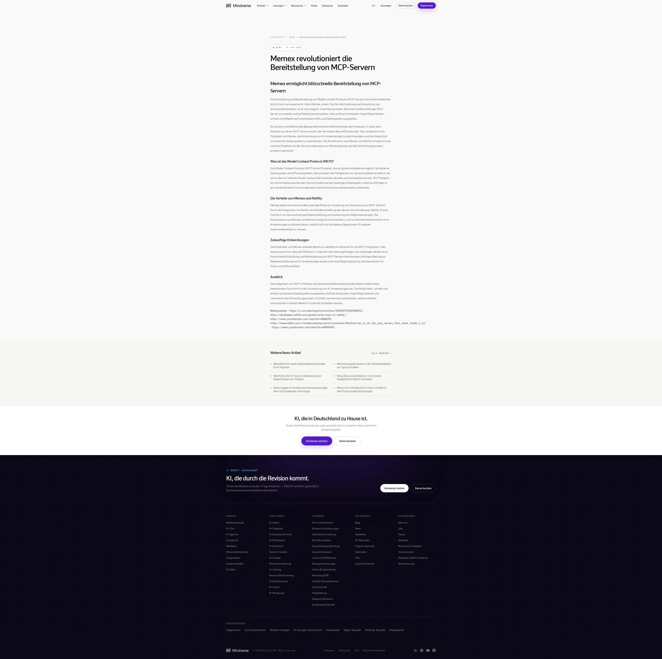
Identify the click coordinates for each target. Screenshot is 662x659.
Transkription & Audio (280, 534)
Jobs (400, 528)
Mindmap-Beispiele (375, 629)
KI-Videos (274, 522)
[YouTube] (428, 650)
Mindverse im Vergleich (410, 546)
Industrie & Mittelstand (324, 557)
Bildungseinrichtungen (324, 563)
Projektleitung (319, 592)
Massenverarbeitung (280, 563)
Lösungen (278, 5)
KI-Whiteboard (277, 540)
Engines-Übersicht (364, 546)
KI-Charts (274, 587)
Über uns (403, 522)
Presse (401, 534)
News (292, 37)
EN (373, 5)
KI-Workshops (362, 540)
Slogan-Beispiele (352, 629)
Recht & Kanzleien (321, 540)
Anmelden (386, 5)
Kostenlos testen (394, 488)
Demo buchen (405, 5)
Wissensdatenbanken (237, 551)
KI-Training (275, 569)
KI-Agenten (232, 534)
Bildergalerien (396, 629)
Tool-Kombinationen (255, 629)
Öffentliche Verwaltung (324, 534)
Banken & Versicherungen (325, 528)
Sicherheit (343, 5)
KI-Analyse (275, 557)
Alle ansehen (382, 353)
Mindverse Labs (406, 563)
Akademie (360, 534)
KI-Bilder (230, 569)
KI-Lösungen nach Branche (308, 629)
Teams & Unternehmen (324, 569)
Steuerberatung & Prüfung (326, 546)
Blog (357, 522)
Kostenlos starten (316, 440)
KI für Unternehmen (322, 522)
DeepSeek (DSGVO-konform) (413, 557)
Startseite (277, 37)
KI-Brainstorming (278, 581)
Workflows (231, 546)
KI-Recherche (276, 546)
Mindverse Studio (235, 522)
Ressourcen (297, 5)
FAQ (357, 557)
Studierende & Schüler (323, 604)
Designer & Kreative (322, 598)
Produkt (261, 5)
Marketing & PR (320, 575)
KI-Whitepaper (277, 592)
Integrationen (233, 557)
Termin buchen (406, 551)
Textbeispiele (332, 629)
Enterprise (327, 5)
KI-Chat (230, 528)
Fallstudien (361, 551)
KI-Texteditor (276, 528)
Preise (314, 5)
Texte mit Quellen (278, 551)
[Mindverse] (238, 5)
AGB (356, 650)
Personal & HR (319, 587)
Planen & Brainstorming (281, 575)
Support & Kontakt (365, 563)
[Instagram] (421, 650)
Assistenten (232, 540)
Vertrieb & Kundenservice (325, 581)
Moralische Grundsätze (374, 650)
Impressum (329, 650)
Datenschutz (344, 650)
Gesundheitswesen (322, 551)
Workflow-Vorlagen (279, 629)
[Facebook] (434, 650)
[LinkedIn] (415, 650)
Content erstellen (235, 563)
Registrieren (426, 5)
